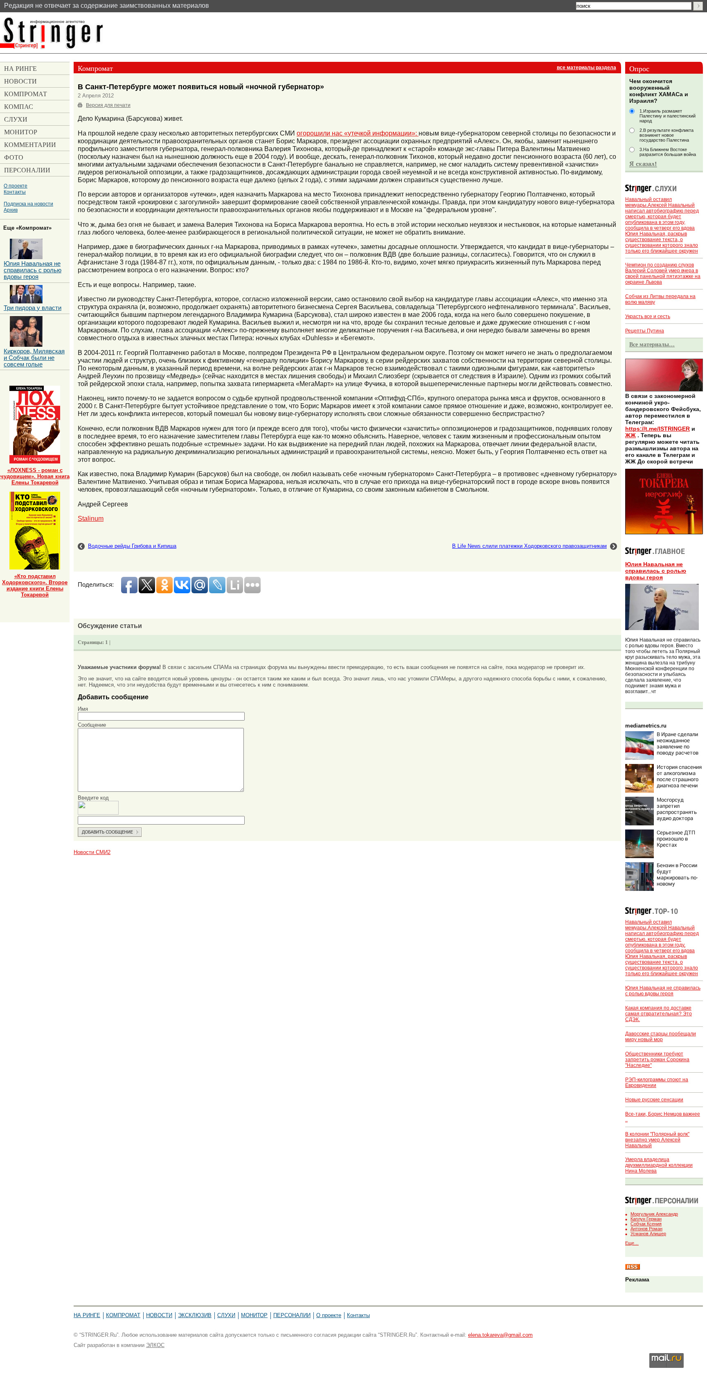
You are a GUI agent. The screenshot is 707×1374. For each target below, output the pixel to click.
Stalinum (91, 518)
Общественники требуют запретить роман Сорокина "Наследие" (657, 1059)
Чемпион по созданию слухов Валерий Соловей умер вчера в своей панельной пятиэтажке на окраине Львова (662, 273)
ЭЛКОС (155, 1345)
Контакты (15, 191)
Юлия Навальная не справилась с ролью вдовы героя (655, 571)
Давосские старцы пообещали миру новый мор (660, 1036)
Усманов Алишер (648, 1233)
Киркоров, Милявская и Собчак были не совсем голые (34, 358)
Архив (11, 209)
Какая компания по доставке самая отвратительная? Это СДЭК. (658, 1013)
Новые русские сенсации (654, 1100)
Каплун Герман (646, 1218)
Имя (83, 709)
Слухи (226, 1315)
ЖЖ (630, 435)
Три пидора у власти (32, 308)
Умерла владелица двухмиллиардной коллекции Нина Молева (659, 1165)
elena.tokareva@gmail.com (500, 1335)
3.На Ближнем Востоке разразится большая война (667, 152)
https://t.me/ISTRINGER (657, 428)
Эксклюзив (195, 1315)
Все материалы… (652, 344)
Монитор (254, 1315)
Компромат (123, 1315)
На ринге (87, 1315)
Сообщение (92, 725)
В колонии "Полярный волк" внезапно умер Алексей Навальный (657, 1139)
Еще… (632, 1243)
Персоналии (292, 1315)
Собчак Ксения (646, 1223)
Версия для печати (108, 105)
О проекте (15, 185)
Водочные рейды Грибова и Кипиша (132, 546)
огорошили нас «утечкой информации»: (358, 133)
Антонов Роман (646, 1228)
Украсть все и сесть (647, 316)
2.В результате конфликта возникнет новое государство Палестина (666, 135)
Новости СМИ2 (92, 852)
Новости (159, 1315)
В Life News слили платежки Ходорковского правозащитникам (529, 546)
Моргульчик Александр (654, 1213)
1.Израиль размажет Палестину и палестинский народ (667, 115)
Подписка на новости (28, 203)
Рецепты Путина (644, 331)
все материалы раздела (586, 67)
